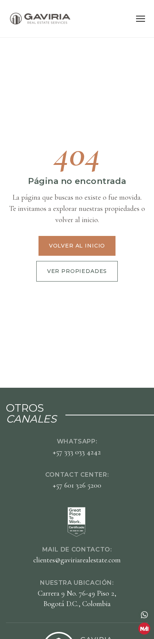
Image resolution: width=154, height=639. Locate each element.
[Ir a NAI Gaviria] (144, 629)
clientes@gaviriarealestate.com (77, 560)
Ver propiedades (77, 271)
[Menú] (141, 18)
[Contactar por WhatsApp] (144, 615)
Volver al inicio (77, 245)
